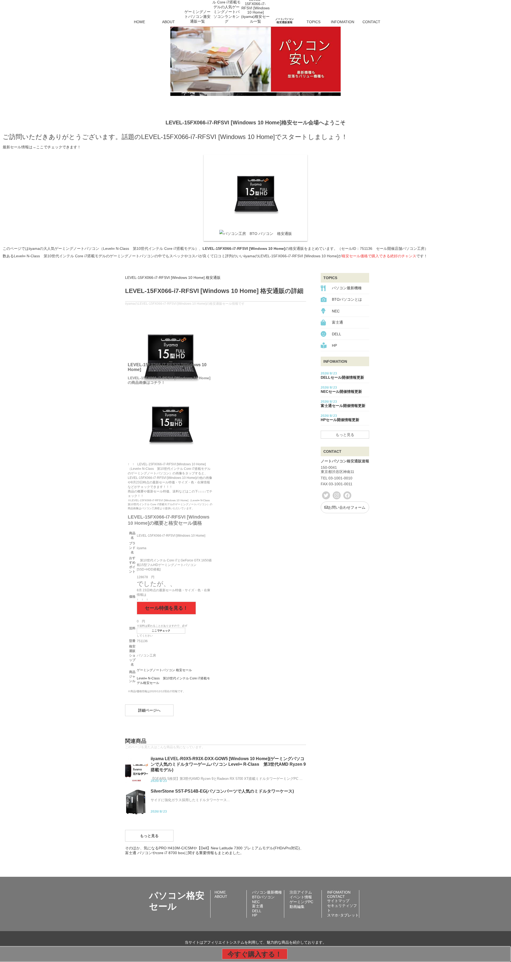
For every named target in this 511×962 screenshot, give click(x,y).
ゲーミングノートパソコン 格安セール (164, 670)
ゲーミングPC (301, 902)
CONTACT (371, 22)
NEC (336, 311)
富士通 (337, 322)
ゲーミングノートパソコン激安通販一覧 (197, 16)
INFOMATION (342, 22)
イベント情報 (301, 897)
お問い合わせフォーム (346, 507)
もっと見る (149, 836)
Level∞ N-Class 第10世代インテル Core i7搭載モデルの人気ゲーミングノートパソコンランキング (226, 14)
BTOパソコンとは (347, 299)
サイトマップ (338, 901)
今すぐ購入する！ (255, 954)
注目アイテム (301, 892)
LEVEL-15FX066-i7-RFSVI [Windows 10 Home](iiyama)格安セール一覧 (255, 14)
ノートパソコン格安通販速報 (284, 21)
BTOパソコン (263, 897)
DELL (336, 334)
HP (334, 345)
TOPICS (313, 22)
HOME (139, 22)
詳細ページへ (149, 710)
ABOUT (168, 22)
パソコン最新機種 (347, 288)
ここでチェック (161, 630)
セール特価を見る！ (166, 608)
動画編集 (297, 906)
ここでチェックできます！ (58, 147)
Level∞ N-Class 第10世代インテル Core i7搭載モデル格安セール (173, 680)
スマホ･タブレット (343, 915)
